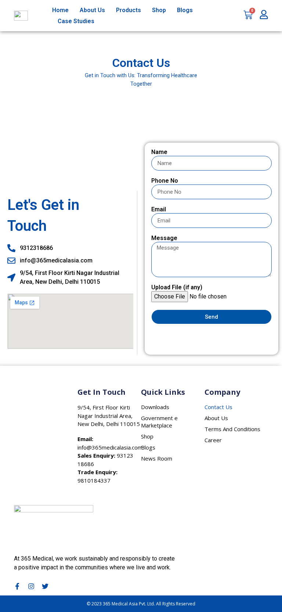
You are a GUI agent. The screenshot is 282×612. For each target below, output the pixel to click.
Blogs (185, 10)
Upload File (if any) (176, 287)
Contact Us (218, 407)
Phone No (164, 181)
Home (60, 10)
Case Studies (76, 21)
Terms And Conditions (232, 429)
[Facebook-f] (17, 586)
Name (159, 152)
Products (128, 10)
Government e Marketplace (159, 421)
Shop (159, 10)
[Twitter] (45, 586)
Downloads (155, 407)
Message (164, 238)
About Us (92, 10)
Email (158, 210)
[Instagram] (31, 586)
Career (213, 440)
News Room (156, 458)
